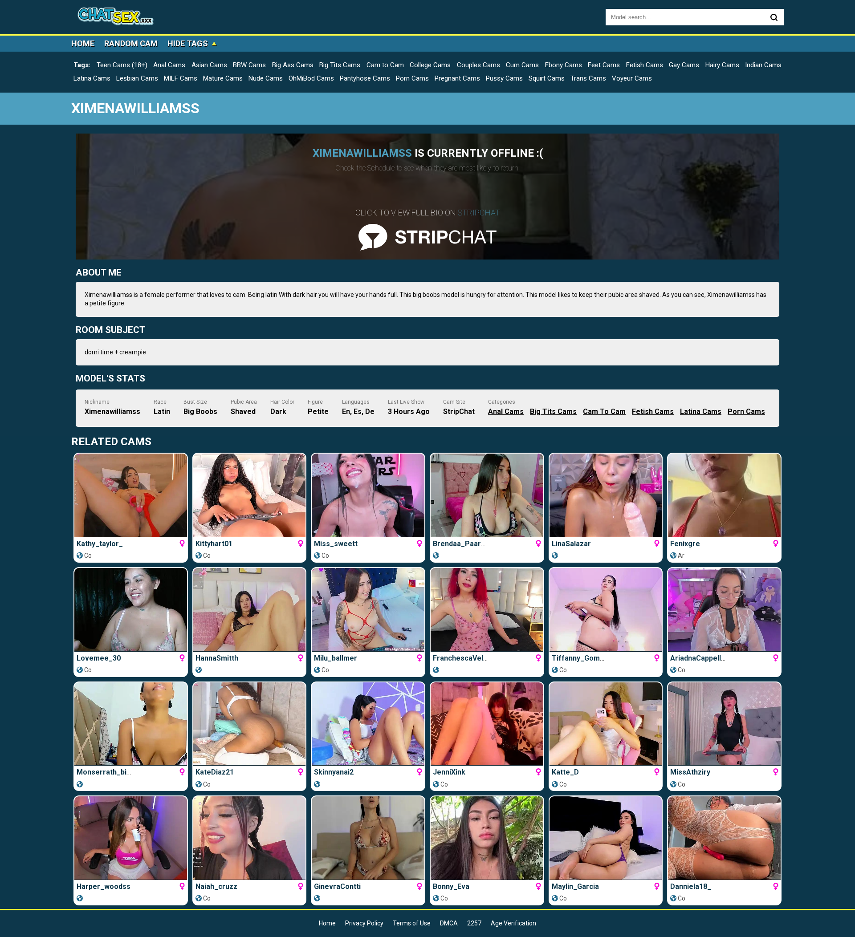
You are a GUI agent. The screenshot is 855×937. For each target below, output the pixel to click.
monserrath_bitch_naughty (122, 772)
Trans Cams (588, 78)
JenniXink (449, 772)
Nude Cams (265, 78)
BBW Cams (249, 65)
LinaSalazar (571, 543)
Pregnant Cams (457, 78)
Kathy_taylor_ (100, 543)
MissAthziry (690, 772)
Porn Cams (412, 78)
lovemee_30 (99, 658)
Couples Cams (478, 65)
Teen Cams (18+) (122, 65)
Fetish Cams (644, 65)
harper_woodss (103, 886)
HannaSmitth (216, 658)
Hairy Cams (722, 65)
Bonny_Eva (451, 886)
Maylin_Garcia (575, 886)
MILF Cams (180, 78)
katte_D (565, 772)
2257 (474, 923)
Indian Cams (763, 65)
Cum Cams (522, 65)
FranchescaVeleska (466, 658)
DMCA (449, 923)
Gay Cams (684, 65)
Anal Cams (169, 65)
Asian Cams (209, 65)
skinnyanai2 (334, 772)
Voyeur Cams (632, 78)
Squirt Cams (547, 78)
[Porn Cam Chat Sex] (115, 17)
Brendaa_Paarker (463, 543)
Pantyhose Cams (365, 78)
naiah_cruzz (216, 886)
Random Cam (131, 43)
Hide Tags (187, 43)
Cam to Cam (385, 65)
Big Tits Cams (339, 65)
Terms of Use (412, 923)
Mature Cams (223, 78)
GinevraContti (337, 886)
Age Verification (513, 923)
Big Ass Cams (293, 65)
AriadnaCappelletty (702, 658)
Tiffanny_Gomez (580, 658)
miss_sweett (336, 543)
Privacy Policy (364, 923)
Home (82, 43)
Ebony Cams (563, 65)
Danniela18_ (690, 886)
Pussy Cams (504, 78)
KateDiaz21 (214, 772)
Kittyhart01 (213, 543)
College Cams (430, 65)
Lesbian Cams (137, 78)
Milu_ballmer (335, 658)
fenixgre (685, 543)
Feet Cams (604, 65)
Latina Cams (91, 78)
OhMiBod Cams (311, 78)
